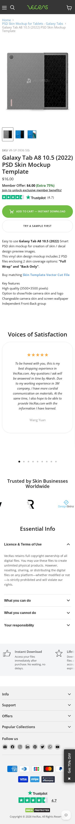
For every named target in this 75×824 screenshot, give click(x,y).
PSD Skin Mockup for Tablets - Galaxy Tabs (32, 23)
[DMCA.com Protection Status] (37, 812)
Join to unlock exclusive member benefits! (32, 190)
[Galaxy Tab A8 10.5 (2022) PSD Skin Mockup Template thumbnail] (7, 134)
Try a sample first (37, 226)
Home (6, 20)
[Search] (12, 7)
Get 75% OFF (69, 763)
